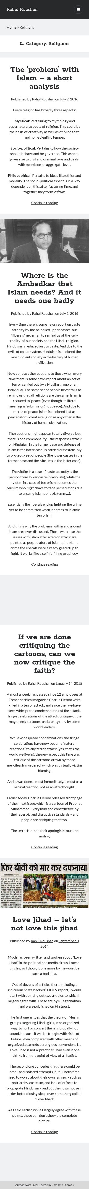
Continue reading (44, 202)
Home (11, 27)
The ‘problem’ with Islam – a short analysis (44, 78)
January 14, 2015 (69, 683)
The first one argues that (28, 1017)
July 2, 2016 (69, 99)
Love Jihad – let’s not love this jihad (44, 885)
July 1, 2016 (69, 313)
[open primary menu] (78, 9)
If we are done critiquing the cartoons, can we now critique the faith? (44, 603)
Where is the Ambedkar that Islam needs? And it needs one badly (44, 241)
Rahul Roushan (22, 9)
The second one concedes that (33, 1066)
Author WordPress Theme (31, 1185)
